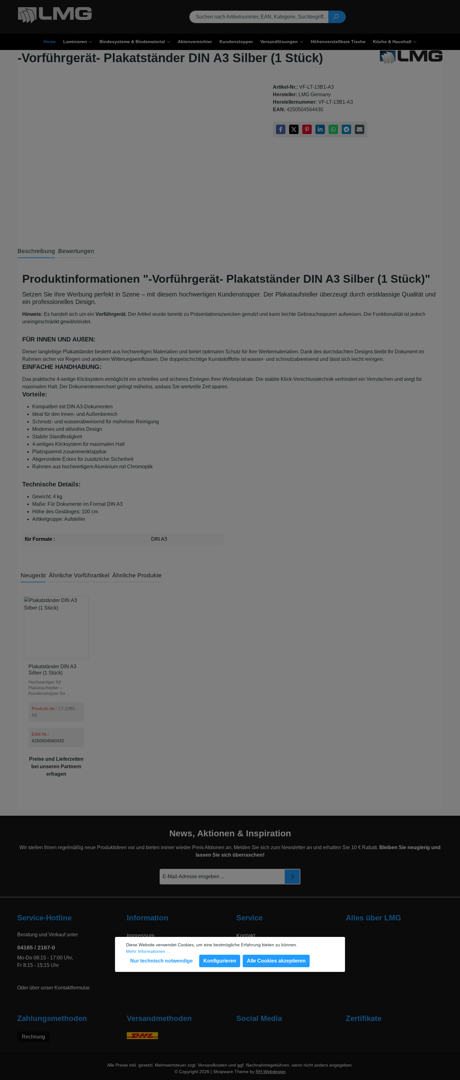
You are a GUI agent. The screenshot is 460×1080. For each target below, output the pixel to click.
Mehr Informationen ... (148, 951)
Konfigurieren (219, 960)
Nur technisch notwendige (161, 960)
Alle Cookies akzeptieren (276, 960)
